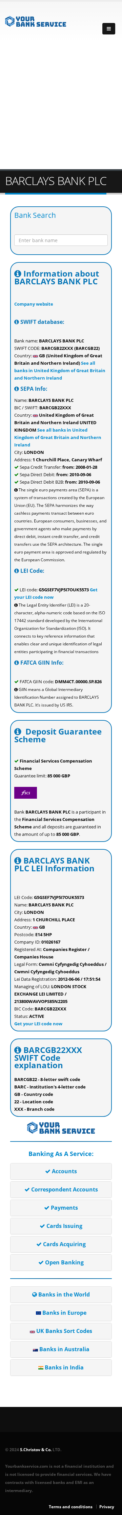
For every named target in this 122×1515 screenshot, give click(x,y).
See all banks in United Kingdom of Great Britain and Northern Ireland (59, 370)
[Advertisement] (61, 105)
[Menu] (108, 28)
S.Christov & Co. (36, 1449)
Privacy (106, 1506)
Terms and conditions (71, 1506)
